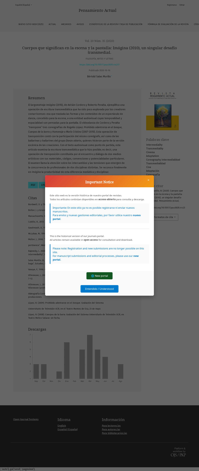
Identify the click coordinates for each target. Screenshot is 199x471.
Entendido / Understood (99, 289)
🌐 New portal (99, 276)
